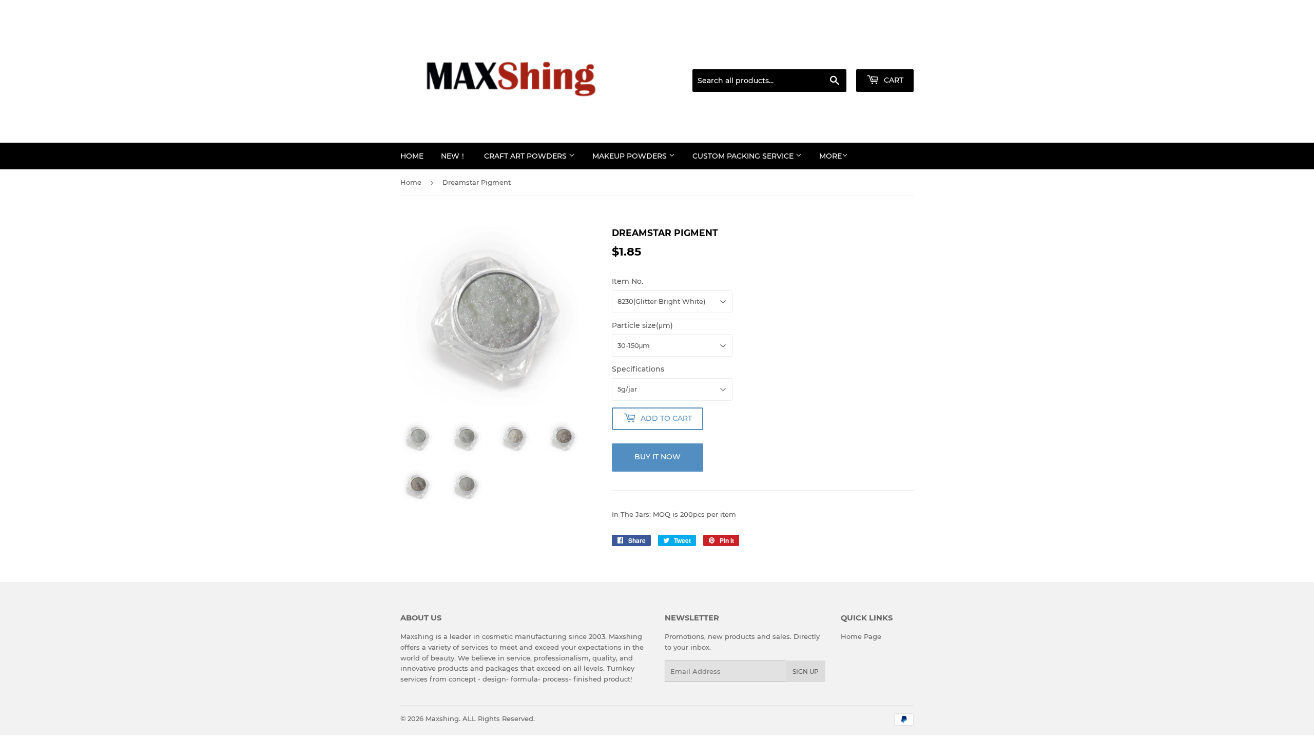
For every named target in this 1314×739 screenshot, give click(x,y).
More (830, 156)
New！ (454, 156)
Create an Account (885, 56)
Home (411, 156)
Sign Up (806, 671)
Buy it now (657, 456)
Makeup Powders (630, 156)
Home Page (861, 636)
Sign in (832, 56)
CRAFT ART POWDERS (526, 156)
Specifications (638, 369)
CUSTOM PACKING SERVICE (744, 156)
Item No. (627, 281)
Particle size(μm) (642, 325)
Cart (892, 80)
